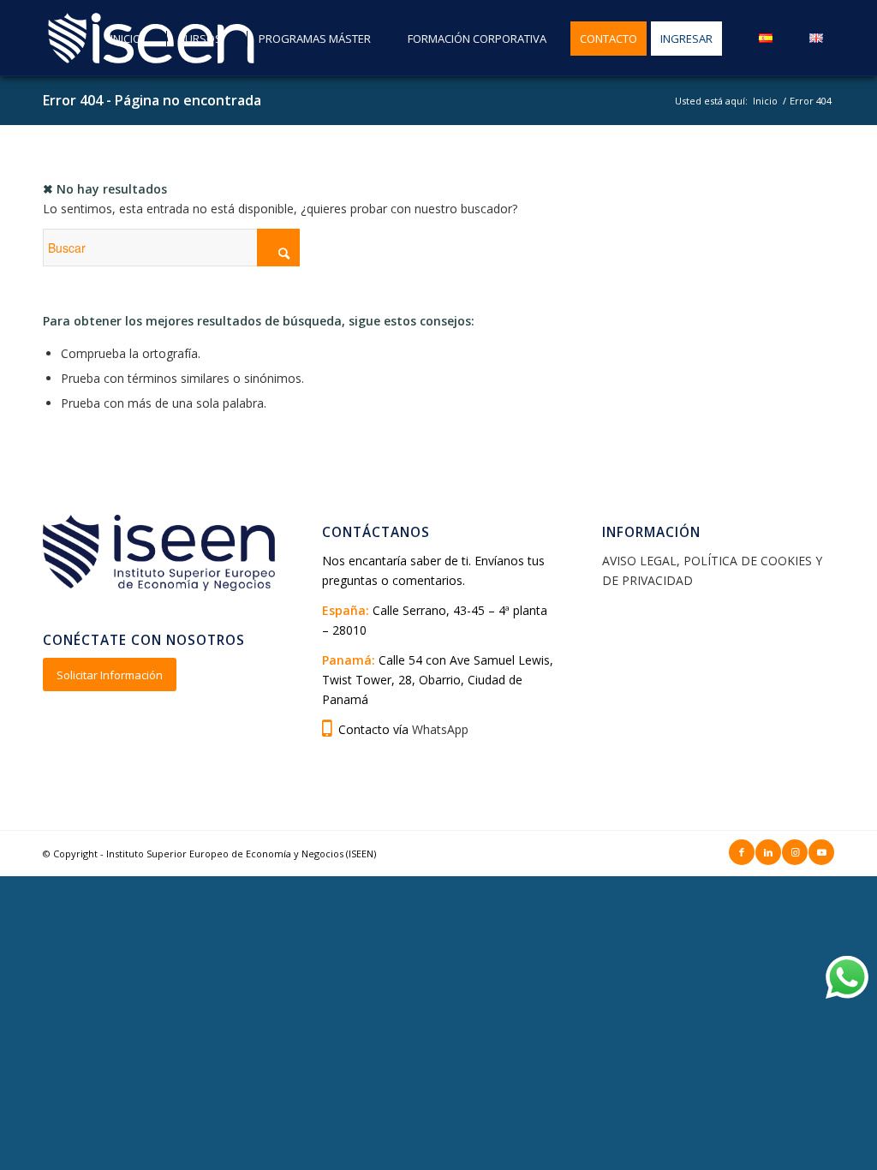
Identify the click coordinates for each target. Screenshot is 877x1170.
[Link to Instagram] (795, 852)
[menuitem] (119, 38)
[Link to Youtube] (821, 852)
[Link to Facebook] (742, 852)
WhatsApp (440, 729)
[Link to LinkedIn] (768, 852)
